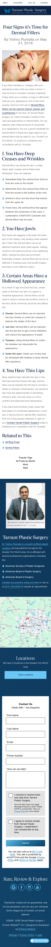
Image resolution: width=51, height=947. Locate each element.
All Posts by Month (25, 461)
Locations (17, 3)
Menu (5, 3)
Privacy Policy (20, 811)
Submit (25, 843)
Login (39, 935)
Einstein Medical (27, 929)
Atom (25, 464)
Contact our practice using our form (20, 582)
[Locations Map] (25, 622)
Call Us (31, 3)
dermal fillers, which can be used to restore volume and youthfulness (23, 109)
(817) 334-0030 (13, 586)
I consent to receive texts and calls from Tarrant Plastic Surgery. (28, 802)
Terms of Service (28, 860)
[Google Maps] (13, 887)
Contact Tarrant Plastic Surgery (23, 422)
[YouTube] (37, 887)
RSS (25, 468)
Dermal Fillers (12, 447)
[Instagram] (29, 887)
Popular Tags (25, 457)
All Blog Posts (12, 442)
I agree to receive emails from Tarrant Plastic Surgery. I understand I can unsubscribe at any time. (27, 827)
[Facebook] (21, 887)
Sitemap (13, 935)
